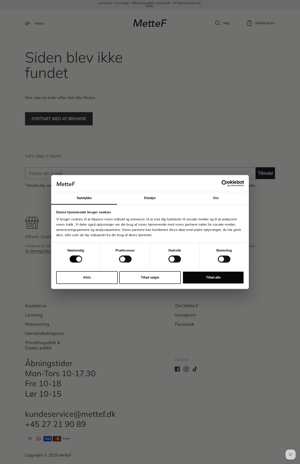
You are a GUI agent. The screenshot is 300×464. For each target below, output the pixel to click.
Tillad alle (213, 277)
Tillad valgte (150, 277)
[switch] (121, 258)
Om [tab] (216, 198)
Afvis (87, 277)
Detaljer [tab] (150, 198)
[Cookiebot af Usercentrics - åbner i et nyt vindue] (225, 183)
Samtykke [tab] (84, 198)
